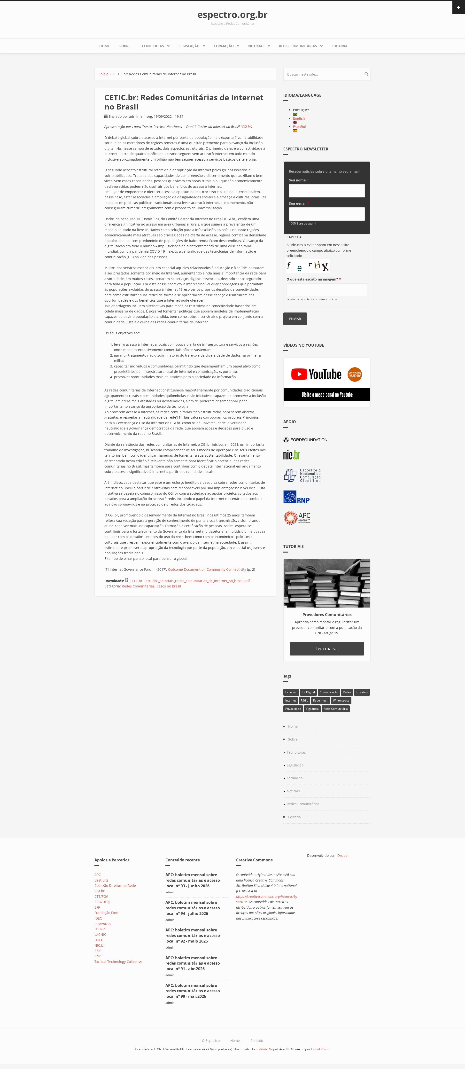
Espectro (291, 692)
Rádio (304, 700)
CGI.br (246, 126)
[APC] (327, 518)
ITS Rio (99, 929)
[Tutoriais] (327, 583)
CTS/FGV (101, 896)
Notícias (256, 46)
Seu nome (299, 180)
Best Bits (101, 880)
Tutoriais (362, 692)
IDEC (98, 918)
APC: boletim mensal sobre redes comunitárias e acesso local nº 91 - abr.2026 (192, 963)
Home (104, 46)
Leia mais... (327, 648)
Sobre (124, 46)
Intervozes (102, 923)
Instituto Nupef (267, 1049)
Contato (256, 1040)
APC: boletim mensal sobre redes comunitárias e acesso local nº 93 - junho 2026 (192, 880)
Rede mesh (320, 700)
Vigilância (312, 709)
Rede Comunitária (336, 709)
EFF (97, 907)
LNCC (98, 939)
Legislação (189, 46)
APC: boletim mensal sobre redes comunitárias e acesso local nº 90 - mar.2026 (192, 991)
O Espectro (211, 1040)
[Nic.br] (327, 455)
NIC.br (99, 945)
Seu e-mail (299, 203)
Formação (224, 46)
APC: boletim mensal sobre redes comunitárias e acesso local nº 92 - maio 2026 (192, 935)
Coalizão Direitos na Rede (115, 885)
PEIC (97, 950)
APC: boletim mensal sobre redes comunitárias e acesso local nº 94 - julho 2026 (192, 908)
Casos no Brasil (168, 586)
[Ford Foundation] (327, 439)
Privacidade (293, 709)
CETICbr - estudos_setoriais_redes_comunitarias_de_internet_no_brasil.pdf (190, 580)
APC (97, 874)
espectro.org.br (232, 14)
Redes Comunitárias (298, 46)
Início (104, 74)
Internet (290, 700)
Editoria (340, 46)
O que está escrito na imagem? (314, 279)
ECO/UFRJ (102, 901)
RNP (97, 956)
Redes (347, 692)
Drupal (343, 855)
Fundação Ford (106, 912)
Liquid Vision (320, 1049)
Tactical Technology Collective (118, 961)
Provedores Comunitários (327, 614)
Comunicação (329, 692)
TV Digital (308, 692)
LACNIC (100, 934)
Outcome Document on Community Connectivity (207, 569)
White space (341, 700)
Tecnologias (152, 46)
